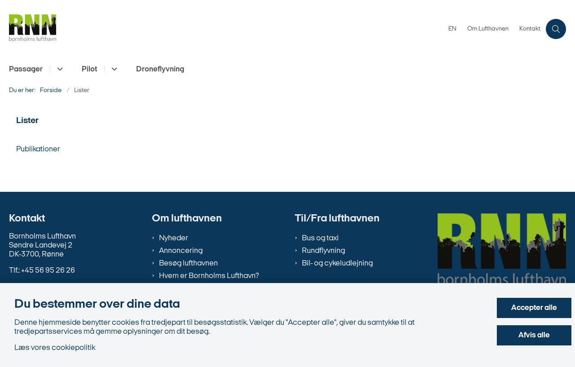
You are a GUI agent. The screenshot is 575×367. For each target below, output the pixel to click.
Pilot (89, 69)
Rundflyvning (323, 251)
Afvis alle (534, 335)
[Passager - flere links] (58, 69)
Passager (26, 69)
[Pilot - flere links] (113, 69)
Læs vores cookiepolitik (54, 348)
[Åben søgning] (556, 29)
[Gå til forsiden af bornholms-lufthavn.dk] (226, 29)
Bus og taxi (320, 238)
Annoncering (181, 251)
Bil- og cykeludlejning (337, 263)
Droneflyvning (160, 69)
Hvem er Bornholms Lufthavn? (209, 276)
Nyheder (173, 238)
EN (452, 29)
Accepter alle (534, 308)
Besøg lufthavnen (188, 263)
